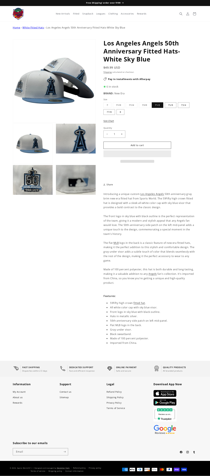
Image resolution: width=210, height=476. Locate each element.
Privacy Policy (114, 402)
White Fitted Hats (33, 27)
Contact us (65, 391)
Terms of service (38, 471)
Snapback (87, 13)
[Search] (181, 13)
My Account (19, 391)
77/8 (109, 111)
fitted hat (139, 303)
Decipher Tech (63, 468)
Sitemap (64, 397)
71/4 (133, 105)
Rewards (17, 402)
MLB (116, 243)
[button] (137, 153)
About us (18, 397)
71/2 (157, 105)
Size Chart (108, 120)
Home (16, 27)
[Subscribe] (64, 451)
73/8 (146, 105)
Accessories (127, 13)
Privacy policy (95, 468)
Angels (153, 274)
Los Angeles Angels (152, 194)
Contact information (74, 471)
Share (110, 184)
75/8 (170, 105)
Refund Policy (114, 391)
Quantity (107, 128)
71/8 (120, 105)
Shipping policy (55, 471)
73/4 (183, 105)
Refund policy (79, 468)
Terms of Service (116, 408)
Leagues (100, 13)
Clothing (113, 13)
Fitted (76, 13)
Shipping (107, 72)
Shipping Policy (115, 397)
